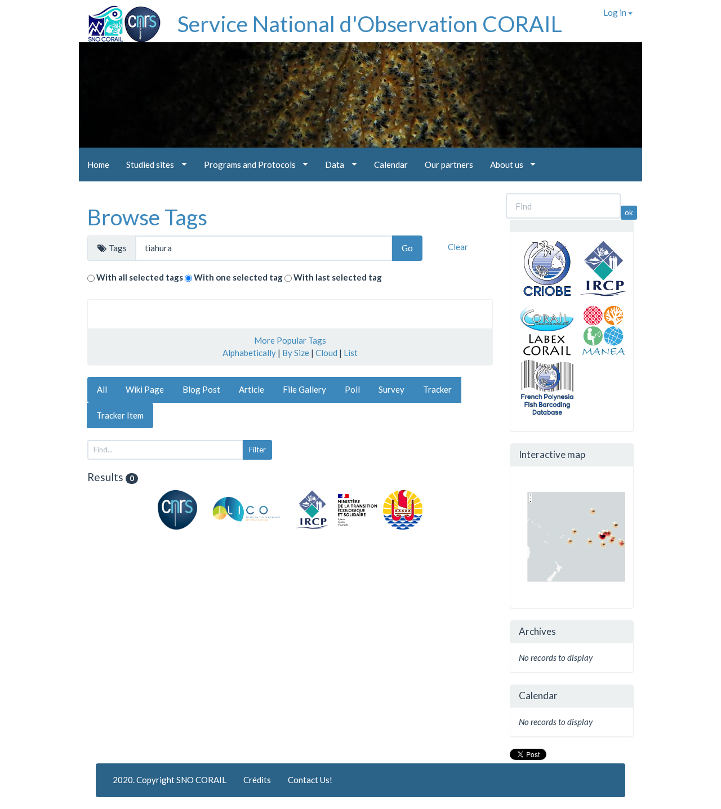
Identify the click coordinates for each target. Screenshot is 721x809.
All (102, 389)
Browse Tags (147, 217)
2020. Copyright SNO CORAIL (169, 780)
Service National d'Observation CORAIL (369, 24)
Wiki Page (145, 389)
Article (251, 389)
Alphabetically (249, 353)
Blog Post (201, 389)
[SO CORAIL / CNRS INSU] (120, 20)
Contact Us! (310, 780)
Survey (391, 389)
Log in (615, 12)
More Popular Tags (290, 340)
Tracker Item (120, 415)
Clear (458, 247)
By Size (295, 353)
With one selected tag (238, 277)
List (351, 353)
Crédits (257, 780)
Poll (352, 389)
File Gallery (304, 389)
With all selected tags (139, 277)
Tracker (437, 389)
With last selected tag (337, 277)
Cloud (326, 353)
